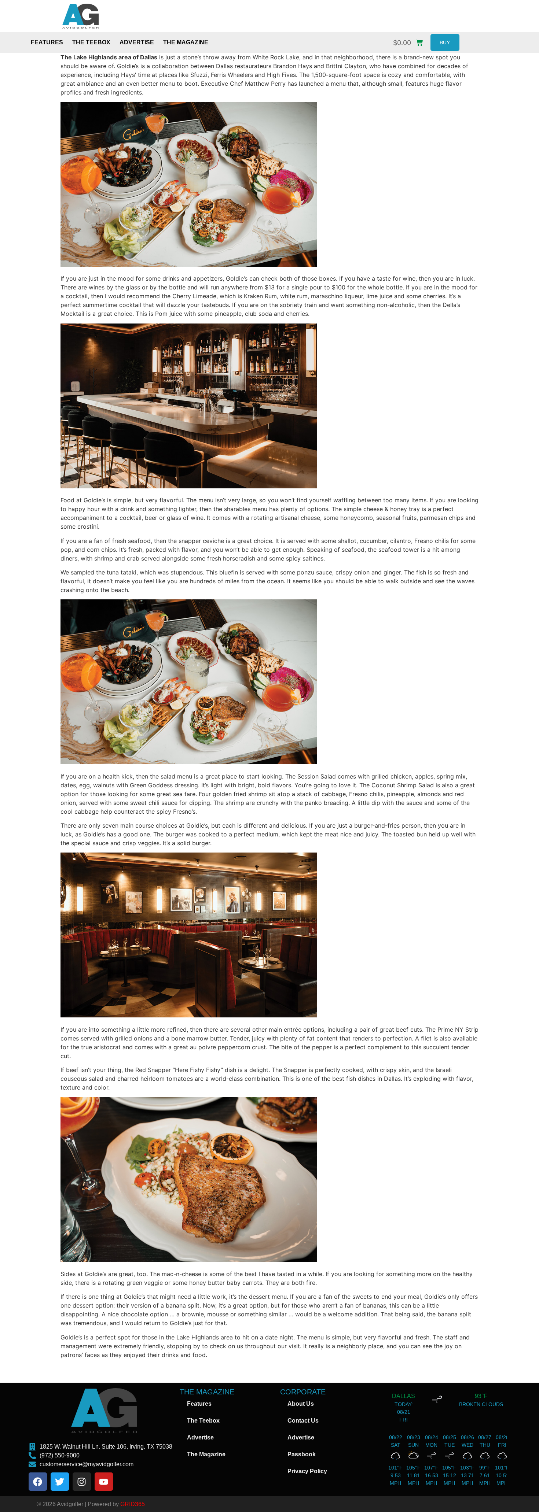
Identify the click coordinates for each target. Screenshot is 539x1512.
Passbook (301, 1454)
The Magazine (185, 42)
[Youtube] (104, 1481)
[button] (410, 41)
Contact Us (303, 1420)
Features (47, 42)
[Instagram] (82, 1481)
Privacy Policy (307, 1471)
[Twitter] (60, 1481)
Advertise (137, 42)
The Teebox (91, 42)
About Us (300, 1404)
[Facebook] (38, 1481)
